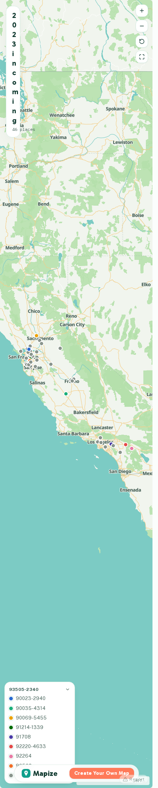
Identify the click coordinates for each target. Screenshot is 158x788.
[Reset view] (142, 41)
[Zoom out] (142, 26)
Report (137, 779)
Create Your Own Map (101, 773)
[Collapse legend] (67, 689)
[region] (76, 394)
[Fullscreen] (142, 57)
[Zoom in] (142, 10)
